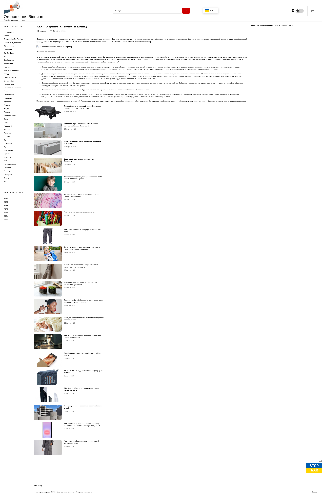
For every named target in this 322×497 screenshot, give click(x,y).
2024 (6, 206)
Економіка (8, 98)
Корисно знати (10, 116)
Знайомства (9, 60)
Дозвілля (7, 157)
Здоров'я (7, 102)
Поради (7, 171)
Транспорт (8, 49)
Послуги (7, 67)
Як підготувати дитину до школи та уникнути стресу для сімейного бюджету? (82, 248)
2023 (6, 209)
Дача (6, 119)
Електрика (8, 143)
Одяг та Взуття (10, 77)
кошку (262, 25)
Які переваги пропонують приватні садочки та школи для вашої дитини (83, 178)
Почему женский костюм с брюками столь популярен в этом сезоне (81, 266)
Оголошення (9, 95)
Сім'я (6, 123)
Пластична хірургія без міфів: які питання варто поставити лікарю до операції (83, 301)
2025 (6, 202)
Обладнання (9, 46)
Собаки (7, 136)
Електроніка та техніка (13, 39)
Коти (6, 140)
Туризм (7, 105)
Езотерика (8, 175)
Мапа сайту (37, 486)
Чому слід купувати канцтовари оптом (79, 212)
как (258, 25)
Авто (6, 147)
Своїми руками (10, 164)
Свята (6, 178)
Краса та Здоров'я (11, 70)
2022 (6, 212)
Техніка (7, 112)
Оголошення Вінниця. (66, 492)
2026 (6, 199)
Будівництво (9, 84)
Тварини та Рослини (12, 88)
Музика (7, 154)
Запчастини (8, 63)
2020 (6, 219)
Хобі (5, 57)
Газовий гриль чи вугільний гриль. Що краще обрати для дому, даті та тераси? (82, 107)
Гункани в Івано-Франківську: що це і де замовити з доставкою (80, 283)
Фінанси (7, 129)
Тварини (7, 168)
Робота (7, 36)
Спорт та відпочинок (12, 43)
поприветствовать (272, 25)
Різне (6, 91)
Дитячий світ (9, 81)
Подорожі (8, 126)
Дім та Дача (9, 53)
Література (8, 150)
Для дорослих (9, 74)
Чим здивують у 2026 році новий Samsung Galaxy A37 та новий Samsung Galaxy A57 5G (82, 424)
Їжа (5, 182)
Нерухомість (9, 32)
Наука (6, 109)
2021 (6, 216)
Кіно (5, 161)
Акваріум (7, 133)
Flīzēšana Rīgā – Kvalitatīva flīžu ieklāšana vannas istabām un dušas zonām (81, 125)
